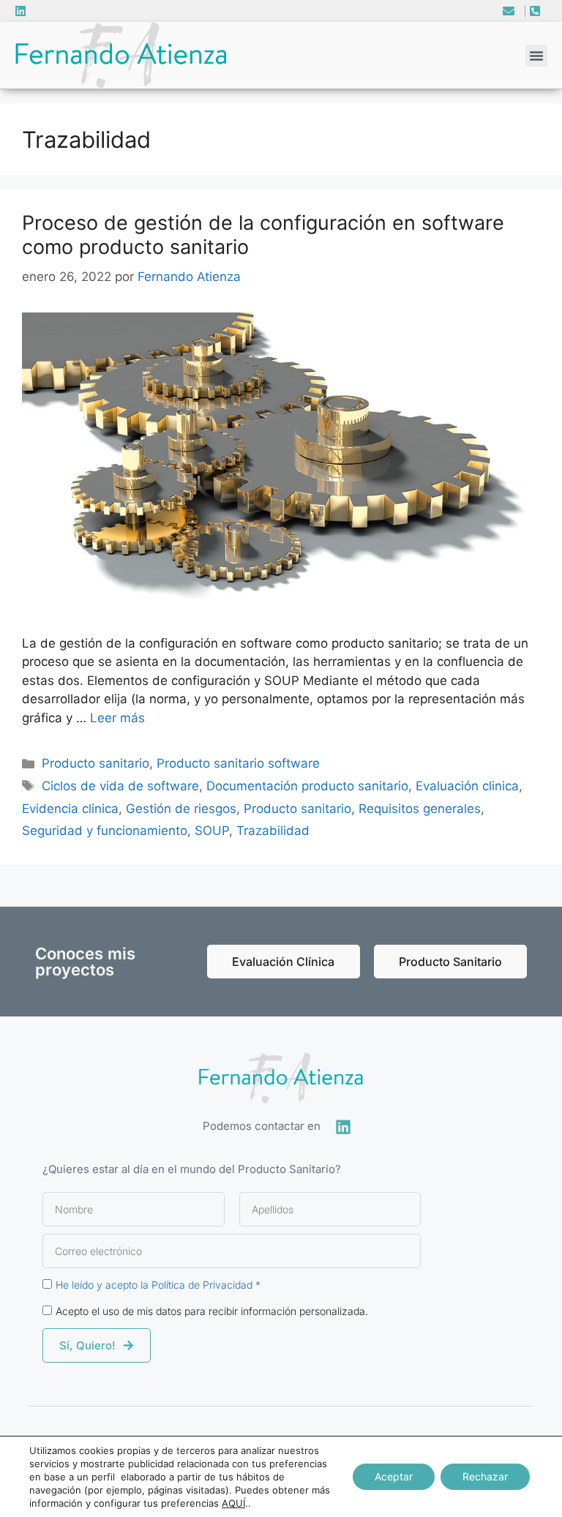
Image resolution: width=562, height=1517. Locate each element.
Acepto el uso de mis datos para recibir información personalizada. (212, 1311)
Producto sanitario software (238, 763)
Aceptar (394, 1476)
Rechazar (485, 1476)
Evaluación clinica (467, 786)
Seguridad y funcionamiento (104, 830)
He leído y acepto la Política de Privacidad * (158, 1284)
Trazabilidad (273, 830)
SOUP (212, 830)
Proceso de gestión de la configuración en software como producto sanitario (263, 234)
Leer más (117, 718)
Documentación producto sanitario (307, 786)
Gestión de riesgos (181, 808)
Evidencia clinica (70, 808)
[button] (536, 56)
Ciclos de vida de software (120, 786)
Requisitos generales (420, 808)
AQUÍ (233, 1503)
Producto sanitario (95, 763)
